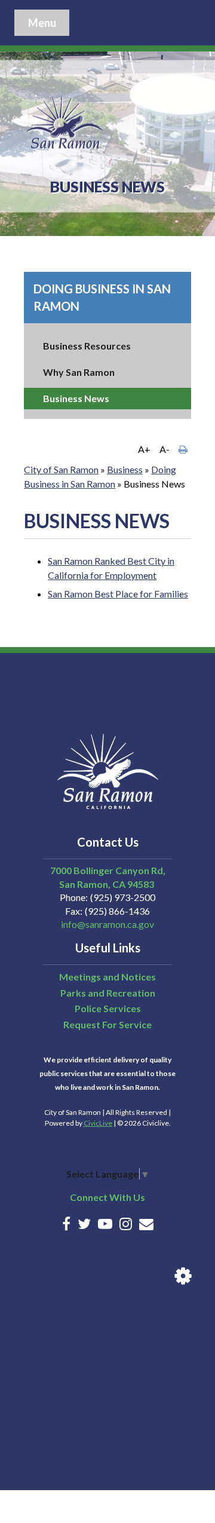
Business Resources (87, 345)
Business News (76, 398)
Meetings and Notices (107, 976)
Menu (42, 22)
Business (125, 469)
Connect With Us (107, 1197)
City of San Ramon (61, 469)
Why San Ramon (79, 372)
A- (164, 449)
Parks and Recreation (107, 992)
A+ (144, 449)
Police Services (108, 1008)
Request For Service (107, 1024)
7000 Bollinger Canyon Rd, (107, 870)
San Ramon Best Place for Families (118, 593)
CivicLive (98, 1122)
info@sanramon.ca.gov (107, 924)
